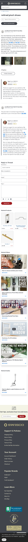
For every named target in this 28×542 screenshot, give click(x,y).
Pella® (6, 477)
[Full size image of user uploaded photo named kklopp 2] (20, 61)
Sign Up (21, 416)
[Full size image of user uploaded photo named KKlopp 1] (7, 61)
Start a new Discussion (9, 23)
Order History (8, 458)
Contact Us (7, 493)
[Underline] (8, 199)
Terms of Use (8, 442)
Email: (2, 177)
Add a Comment (8, 73)
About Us (6, 496)
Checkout (7, 464)
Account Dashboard (10, 456)
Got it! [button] (4, 539)
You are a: (3, 164)
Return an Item (8, 461)
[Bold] (3, 199)
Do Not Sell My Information (11, 445)
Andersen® (7, 475)
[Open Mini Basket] (25, 3)
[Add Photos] (11, 199)
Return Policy (8, 437)
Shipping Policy (8, 434)
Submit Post (6, 203)
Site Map (6, 499)
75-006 (5, 151)
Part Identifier (8, 491)
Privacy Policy (8, 440)
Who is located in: (5, 171)
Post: (2, 183)
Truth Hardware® (9, 480)
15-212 (18, 42)
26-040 (24, 113)
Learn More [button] (21, 536)
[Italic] (6, 199)
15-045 (11, 42)
